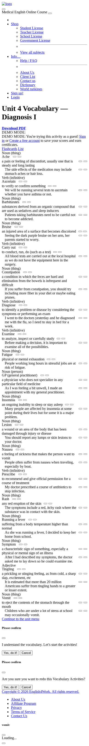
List (21, 149)
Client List (27, 77)
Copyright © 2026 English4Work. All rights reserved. (40, 692)
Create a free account (24, 141)
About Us (27, 72)
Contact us (27, 81)
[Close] (50, 13)
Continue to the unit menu (20, 619)
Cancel (26, 653)
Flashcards (9, 149)
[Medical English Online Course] (7, 4)
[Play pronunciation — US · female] (14, 156)
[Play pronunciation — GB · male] (19, 156)
